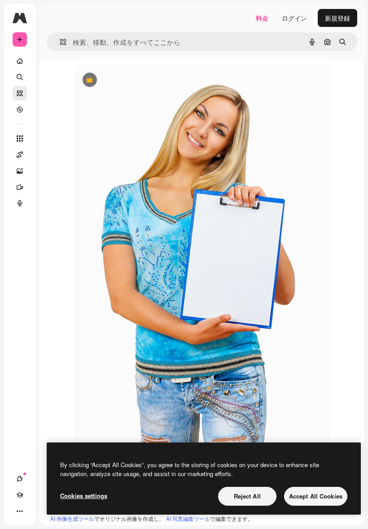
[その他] (20, 511)
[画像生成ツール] (20, 171)
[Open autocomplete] (59, 42)
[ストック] (20, 93)
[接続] (20, 479)
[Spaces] (20, 154)
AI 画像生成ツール (72, 518)
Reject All (247, 496)
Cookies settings (83, 495)
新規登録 (337, 17)
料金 (262, 17)
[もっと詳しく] (20, 109)
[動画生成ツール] (20, 187)
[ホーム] (20, 61)
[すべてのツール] (20, 138)
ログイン (294, 17)
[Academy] (20, 495)
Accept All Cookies (315, 496)
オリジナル (135, 80)
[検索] (20, 77)
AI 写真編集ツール (188, 518)
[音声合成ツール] (20, 203)
